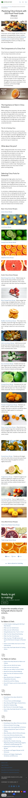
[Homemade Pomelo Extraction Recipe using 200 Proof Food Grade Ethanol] (14, 469)
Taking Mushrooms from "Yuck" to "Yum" (14, 632)
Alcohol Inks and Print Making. (11, 681)
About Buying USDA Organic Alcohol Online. (15, 703)
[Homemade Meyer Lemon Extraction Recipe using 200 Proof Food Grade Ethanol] (14, 445)
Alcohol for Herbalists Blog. (10, 705)
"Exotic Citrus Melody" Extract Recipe (10, 524)
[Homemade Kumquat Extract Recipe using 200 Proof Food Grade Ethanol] (14, 397)
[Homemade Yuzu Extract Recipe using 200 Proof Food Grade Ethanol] (14, 512)
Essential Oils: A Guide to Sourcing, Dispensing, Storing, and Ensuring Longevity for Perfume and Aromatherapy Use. (15, 742)
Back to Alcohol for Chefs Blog (15, 563)
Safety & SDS (4, 762)
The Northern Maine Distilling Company (11, 777)
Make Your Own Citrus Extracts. (11, 636)
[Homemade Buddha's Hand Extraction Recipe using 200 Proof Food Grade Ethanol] (14, 335)
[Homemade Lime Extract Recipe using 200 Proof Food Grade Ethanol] (14, 235)
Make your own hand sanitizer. (11, 667)
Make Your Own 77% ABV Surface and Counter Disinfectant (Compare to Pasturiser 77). (15, 639)
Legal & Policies (5, 765)
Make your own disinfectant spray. (12, 665)
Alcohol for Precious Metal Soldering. (13, 671)
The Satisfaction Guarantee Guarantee (10, 772)
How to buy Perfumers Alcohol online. (13, 735)
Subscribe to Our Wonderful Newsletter (10, 770)
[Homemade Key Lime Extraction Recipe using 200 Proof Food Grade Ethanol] (14, 377)
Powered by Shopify (18, 796)
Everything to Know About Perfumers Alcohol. (15, 723)
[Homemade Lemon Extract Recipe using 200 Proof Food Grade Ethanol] (14, 219)
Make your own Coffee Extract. (11, 630)
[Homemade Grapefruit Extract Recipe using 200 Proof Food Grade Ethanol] (14, 265)
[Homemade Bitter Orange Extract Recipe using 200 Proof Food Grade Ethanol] (14, 313)
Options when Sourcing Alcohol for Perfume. (15, 727)
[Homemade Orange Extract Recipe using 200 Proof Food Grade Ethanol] (14, 250)
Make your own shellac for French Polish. (14, 669)
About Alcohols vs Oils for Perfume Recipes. (14, 733)
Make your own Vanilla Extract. (11, 627)
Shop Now (5, 602)
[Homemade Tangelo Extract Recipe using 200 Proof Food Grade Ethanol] (14, 491)
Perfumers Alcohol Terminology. (12, 725)
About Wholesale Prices (6, 767)
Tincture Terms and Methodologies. (12, 701)
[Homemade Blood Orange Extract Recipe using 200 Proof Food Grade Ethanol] (14, 293)
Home (2, 6)
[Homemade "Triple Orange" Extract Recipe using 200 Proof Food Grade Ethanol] (14, 548)
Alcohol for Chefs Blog (7, 6)
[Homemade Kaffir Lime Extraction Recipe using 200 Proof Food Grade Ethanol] (14, 356)
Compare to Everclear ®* (9, 782)
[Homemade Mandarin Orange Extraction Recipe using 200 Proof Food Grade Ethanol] (14, 419)
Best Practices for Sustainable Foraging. (13, 707)
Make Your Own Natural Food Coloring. (13, 634)
